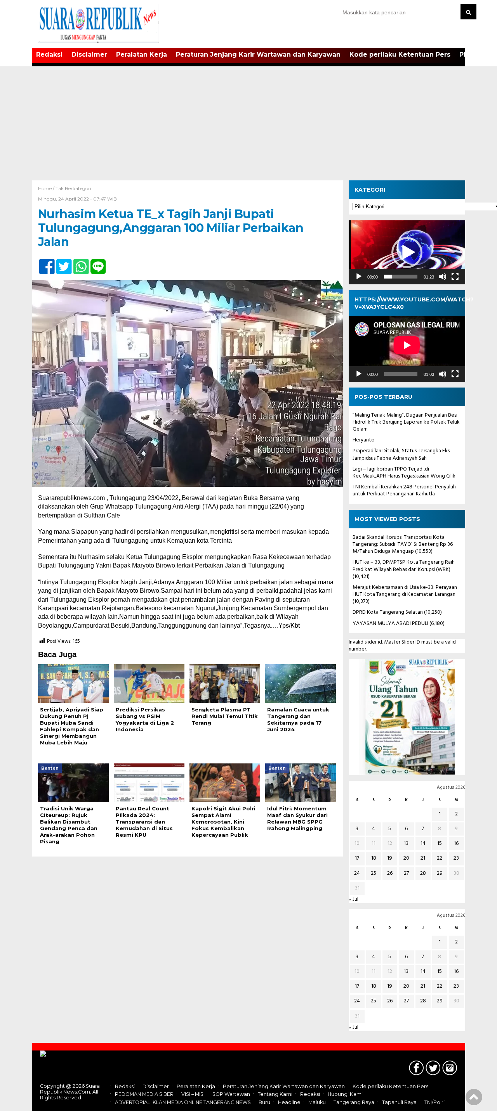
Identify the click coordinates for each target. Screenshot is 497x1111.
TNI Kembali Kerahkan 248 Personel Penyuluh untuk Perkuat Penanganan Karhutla (404, 490)
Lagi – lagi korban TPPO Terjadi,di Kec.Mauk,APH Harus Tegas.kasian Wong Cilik (404, 473)
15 (439, 843)
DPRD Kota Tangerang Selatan (388, 612)
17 (357, 858)
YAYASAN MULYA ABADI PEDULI (390, 623)
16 (456, 843)
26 (390, 873)
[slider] (400, 277)
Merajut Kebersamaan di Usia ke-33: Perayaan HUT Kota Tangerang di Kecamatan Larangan (405, 591)
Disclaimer (89, 54)
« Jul (353, 899)
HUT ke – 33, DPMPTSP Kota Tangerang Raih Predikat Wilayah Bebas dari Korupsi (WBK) (404, 566)
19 (389, 858)
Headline (289, 1102)
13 (406, 843)
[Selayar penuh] (455, 276)
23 (456, 858)
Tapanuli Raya (399, 1102)
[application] (407, 252)
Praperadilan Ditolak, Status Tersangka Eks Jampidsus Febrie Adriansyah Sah (401, 454)
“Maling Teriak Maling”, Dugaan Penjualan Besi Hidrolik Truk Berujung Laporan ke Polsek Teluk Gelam (406, 422)
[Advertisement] (248, 122)
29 (440, 873)
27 (406, 873)
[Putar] (359, 276)
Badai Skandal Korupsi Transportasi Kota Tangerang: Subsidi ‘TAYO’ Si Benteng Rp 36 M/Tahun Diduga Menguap (403, 544)
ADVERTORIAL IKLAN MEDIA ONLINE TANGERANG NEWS (183, 1102)
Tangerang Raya (354, 1102)
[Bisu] (443, 276)
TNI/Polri (434, 1102)
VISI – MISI (193, 1094)
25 (373, 873)
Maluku (317, 1102)
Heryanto (364, 440)
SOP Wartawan (231, 1094)
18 (373, 858)
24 (357, 873)
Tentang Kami (275, 1094)
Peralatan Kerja (141, 54)
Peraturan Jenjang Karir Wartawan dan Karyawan (258, 54)
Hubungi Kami (345, 1094)
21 (423, 858)
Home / (47, 188)
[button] (406, 252)
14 (423, 843)
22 (439, 858)
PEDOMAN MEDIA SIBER (144, 1094)
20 (406, 858)
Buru (264, 1102)
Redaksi (49, 54)
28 (423, 873)
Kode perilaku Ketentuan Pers (399, 54)
